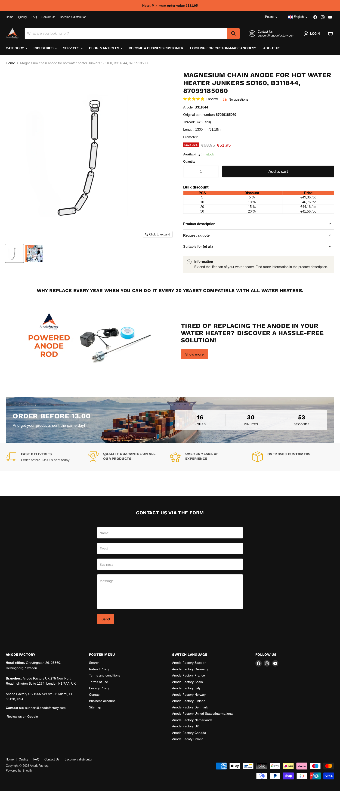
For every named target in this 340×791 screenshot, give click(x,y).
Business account (102, 701)
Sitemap (95, 707)
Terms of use (98, 682)
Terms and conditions (104, 675)
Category (15, 48)
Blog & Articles (104, 48)
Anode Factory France (188, 675)
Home (9, 17)
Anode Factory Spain (187, 682)
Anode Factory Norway (189, 694)
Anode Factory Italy (186, 688)
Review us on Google (22, 716)
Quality (22, 17)
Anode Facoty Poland (188, 739)
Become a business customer (156, 48)
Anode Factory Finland (188, 701)
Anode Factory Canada (189, 733)
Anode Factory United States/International (202, 713)
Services (71, 48)
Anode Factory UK (185, 726)
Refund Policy (99, 669)
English (299, 17)
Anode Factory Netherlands (192, 720)
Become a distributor (73, 17)
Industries (44, 48)
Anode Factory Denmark (190, 707)
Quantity (189, 161)
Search (94, 662)
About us (271, 48)
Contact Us (48, 17)
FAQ (34, 17)
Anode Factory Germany (190, 669)
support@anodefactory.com (276, 35)
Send (106, 619)
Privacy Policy (99, 688)
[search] (233, 33)
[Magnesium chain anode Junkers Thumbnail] (14, 253)
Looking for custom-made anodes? (223, 48)
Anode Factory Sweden (189, 662)
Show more (194, 354)
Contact (94, 694)
